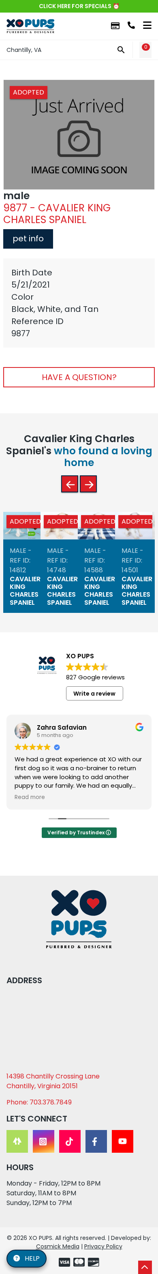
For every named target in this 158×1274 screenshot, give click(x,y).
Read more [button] (30, 797)
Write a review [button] (94, 694)
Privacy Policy (103, 1246)
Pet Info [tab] (28, 238)
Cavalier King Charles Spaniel (25, 590)
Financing (115, 26)
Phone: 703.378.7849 (39, 1102)
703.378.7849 (131, 25)
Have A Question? (79, 377)
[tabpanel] (79, 303)
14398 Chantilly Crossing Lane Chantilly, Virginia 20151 (53, 1081)
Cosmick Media (57, 1246)
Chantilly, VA (23, 50)
